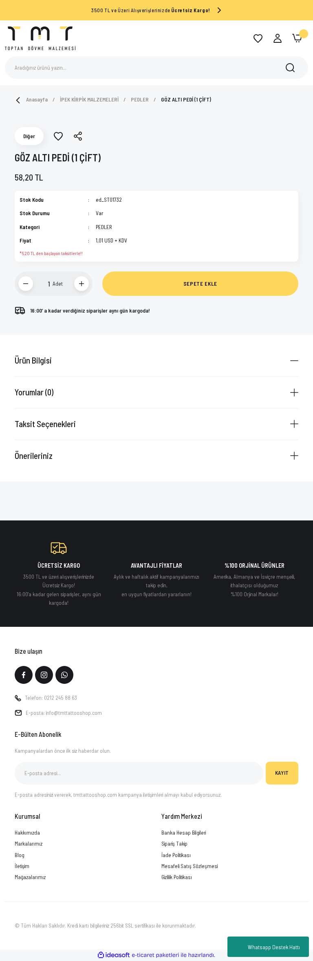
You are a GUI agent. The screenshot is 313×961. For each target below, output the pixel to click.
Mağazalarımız (30, 877)
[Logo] (40, 37)
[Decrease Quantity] (25, 283)
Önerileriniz (34, 455)
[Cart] (297, 38)
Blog (19, 855)
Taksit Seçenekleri (45, 424)
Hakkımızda (27, 832)
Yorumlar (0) (34, 392)
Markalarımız (28, 843)
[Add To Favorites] (58, 136)
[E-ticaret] (155, 955)
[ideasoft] (113, 955)
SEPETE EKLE (200, 283)
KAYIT (282, 772)
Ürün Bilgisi (33, 360)
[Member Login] (277, 38)
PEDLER (104, 227)
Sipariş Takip (174, 843)
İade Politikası (176, 855)
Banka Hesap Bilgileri (183, 832)
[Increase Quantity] (81, 283)
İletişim (22, 866)
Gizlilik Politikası (176, 877)
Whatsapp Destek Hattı (274, 946)
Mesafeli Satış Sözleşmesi (189, 866)
